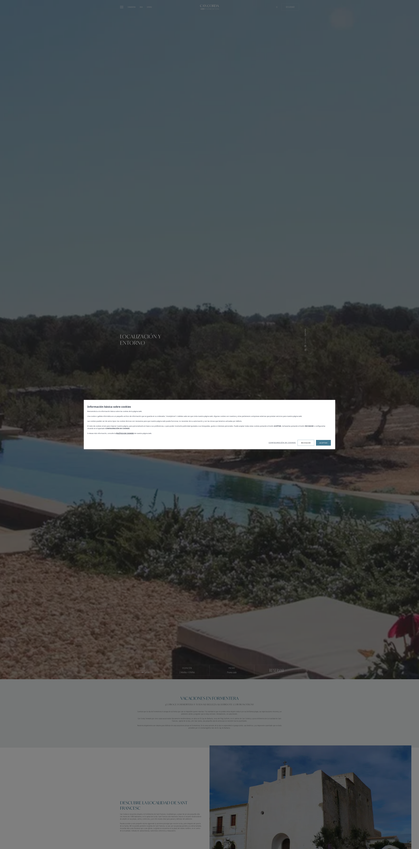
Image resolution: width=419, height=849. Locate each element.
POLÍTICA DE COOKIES (125, 433)
